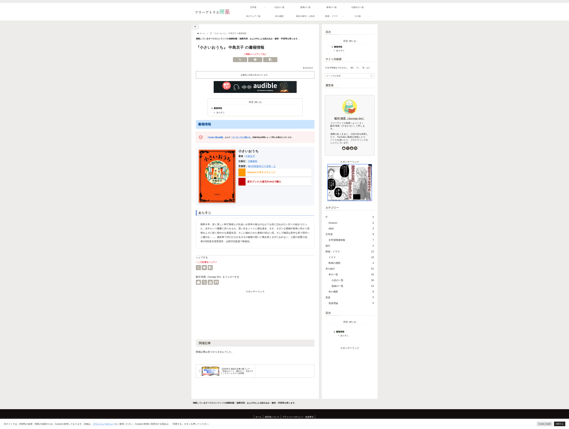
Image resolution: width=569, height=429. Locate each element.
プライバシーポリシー (104, 424)
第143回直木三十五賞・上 (262, 166)
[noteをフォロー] (216, 282)
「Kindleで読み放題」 (215, 137)
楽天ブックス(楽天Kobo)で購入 (264, 181)
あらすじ (220, 112)
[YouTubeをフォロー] (210, 282)
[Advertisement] (255, 314)
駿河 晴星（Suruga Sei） (349, 118)
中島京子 (250, 156)
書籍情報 (218, 108)
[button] (270, 59)
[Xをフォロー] (204, 282)
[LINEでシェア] (255, 59)
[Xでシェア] (240, 59)
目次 (251, 102)
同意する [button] (560, 424)
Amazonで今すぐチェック (261, 172)
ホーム (258, 417)
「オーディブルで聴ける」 (241, 137)
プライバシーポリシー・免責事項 (298, 417)
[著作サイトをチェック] (198, 282)
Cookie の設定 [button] (544, 424)
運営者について (272, 417)
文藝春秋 (252, 161)
